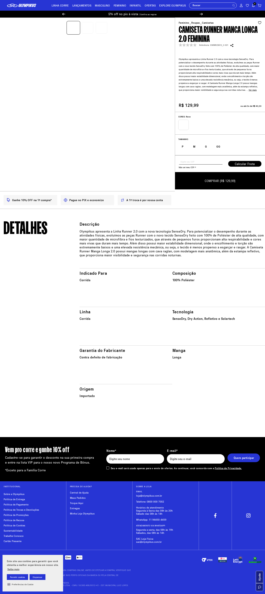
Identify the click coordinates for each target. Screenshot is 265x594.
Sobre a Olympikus (14, 494)
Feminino (184, 22)
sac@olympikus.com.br (149, 541)
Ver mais (253, 90)
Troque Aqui (76, 503)
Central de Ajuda (79, 492)
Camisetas (208, 22)
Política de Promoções (16, 514)
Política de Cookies (14, 525)
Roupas (195, 22)
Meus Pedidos (78, 497)
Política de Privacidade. (228, 468)
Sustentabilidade (13, 530)
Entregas (75, 508)
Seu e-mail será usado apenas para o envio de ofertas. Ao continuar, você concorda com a (176, 468)
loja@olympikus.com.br (149, 495)
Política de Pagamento (16, 504)
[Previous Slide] (63, 14)
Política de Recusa (14, 520)
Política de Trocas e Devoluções (21, 509)
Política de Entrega (14, 499)
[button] (20, 584)
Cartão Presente (12, 541)
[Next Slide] (201, 14)
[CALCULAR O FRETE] (244, 164)
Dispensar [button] (37, 577)
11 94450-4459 (157, 519)
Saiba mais (13, 569)
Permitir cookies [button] (17, 577)
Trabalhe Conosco (14, 535)
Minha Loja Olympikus (82, 513)
